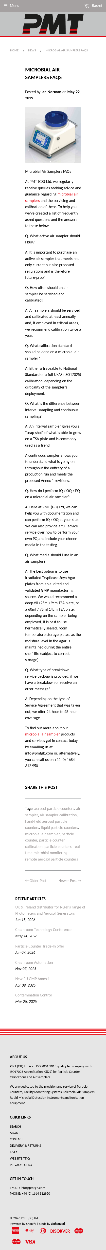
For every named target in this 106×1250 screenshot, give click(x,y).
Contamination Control (33, 995)
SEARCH (15, 1127)
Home (14, 50)
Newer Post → (69, 881)
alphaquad (58, 1224)
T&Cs (13, 1152)
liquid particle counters (59, 828)
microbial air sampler (42, 734)
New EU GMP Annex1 (32, 979)
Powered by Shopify (23, 1224)
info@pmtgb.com (32, 1188)
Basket (96, 6)
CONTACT (16, 1139)
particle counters (57, 847)
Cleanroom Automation (34, 963)
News (32, 50)
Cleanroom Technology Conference (43, 930)
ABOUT (15, 1133)
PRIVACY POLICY (21, 1165)
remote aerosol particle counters (51, 860)
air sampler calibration (58, 815)
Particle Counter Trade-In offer (39, 946)
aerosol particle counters (54, 809)
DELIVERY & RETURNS (25, 1146)
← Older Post (35, 881)
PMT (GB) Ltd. (30, 1218)
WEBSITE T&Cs (20, 1159)
